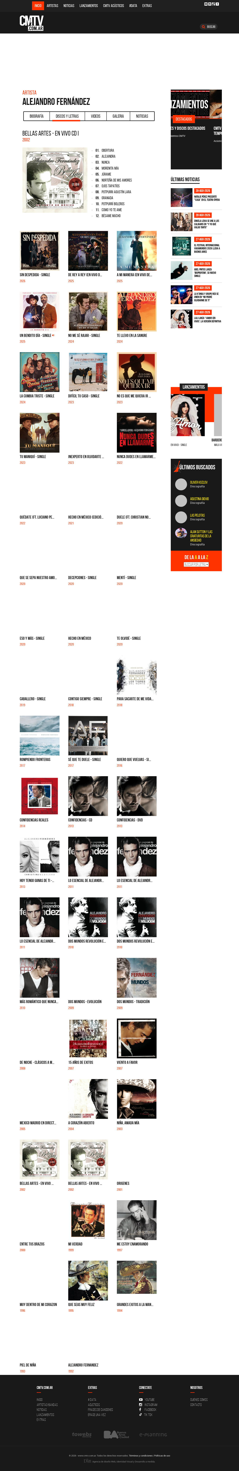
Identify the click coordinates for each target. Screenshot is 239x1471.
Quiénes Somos (199, 1400)
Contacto (196, 1405)
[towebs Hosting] (82, 1434)
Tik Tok (148, 1415)
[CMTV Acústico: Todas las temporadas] (196, 104)
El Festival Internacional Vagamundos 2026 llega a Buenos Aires (207, 248)
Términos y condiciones (141, 1455)
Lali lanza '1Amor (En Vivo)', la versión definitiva (207, 319)
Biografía (37, 116)
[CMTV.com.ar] (34, 23)
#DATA (133, 6)
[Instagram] (209, 4)
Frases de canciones (100, 1410)
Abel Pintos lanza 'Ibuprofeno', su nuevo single (205, 272)
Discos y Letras (67, 116)
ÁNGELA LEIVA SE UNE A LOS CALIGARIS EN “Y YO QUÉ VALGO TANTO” (206, 224)
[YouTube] (206, 4)
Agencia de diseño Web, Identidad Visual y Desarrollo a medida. (123, 1461)
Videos (95, 116)
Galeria (118, 116)
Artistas (52, 6)
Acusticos (94, 1405)
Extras (147, 6)
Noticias (69, 6)
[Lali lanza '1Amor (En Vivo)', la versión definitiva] (181, 319)
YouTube (149, 1400)
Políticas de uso (162, 1455)
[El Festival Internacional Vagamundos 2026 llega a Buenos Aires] (181, 246)
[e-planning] (153, 1434)
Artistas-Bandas (47, 1405)
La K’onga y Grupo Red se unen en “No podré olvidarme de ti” (206, 297)
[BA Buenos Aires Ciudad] (116, 1434)
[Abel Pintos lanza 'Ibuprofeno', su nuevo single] (181, 270)
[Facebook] (217, 4)
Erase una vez (97, 1415)
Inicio (38, 6)
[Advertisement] (119, 59)
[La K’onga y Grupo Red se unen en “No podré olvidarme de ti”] (181, 294)
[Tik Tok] (213, 3)
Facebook (150, 1410)
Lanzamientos (89, 6)
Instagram (151, 1405)
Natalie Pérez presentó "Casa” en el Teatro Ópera (207, 198)
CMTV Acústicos (113, 6)
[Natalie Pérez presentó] (181, 197)
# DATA (92, 1400)
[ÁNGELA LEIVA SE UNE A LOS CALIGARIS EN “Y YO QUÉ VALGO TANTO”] (181, 222)
